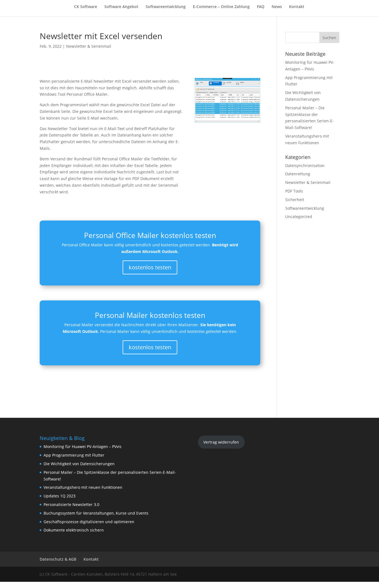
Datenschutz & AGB (58, 559)
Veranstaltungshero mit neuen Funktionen (83, 487)
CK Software (85, 7)
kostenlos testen (150, 267)
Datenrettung (297, 173)
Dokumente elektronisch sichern (74, 530)
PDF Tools (294, 191)
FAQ (260, 7)
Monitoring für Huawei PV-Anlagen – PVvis (83, 446)
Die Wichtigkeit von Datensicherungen (79, 463)
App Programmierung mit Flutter (74, 455)
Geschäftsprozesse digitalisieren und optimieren (89, 521)
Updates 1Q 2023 (59, 496)
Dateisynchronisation (305, 165)
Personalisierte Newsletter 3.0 (71, 504)
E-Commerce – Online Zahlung (221, 7)
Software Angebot (121, 7)
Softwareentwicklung (166, 7)
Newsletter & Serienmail (88, 46)
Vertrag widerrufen (221, 442)
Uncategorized (298, 216)
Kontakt (296, 7)
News (277, 7)
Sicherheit (294, 199)
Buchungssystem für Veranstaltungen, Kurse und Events (96, 513)
